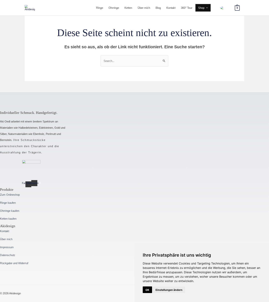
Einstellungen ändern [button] (169, 289)
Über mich (144, 7)
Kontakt (170, 7)
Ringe (99, 7)
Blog (158, 7)
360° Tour (186, 7)
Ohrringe (114, 7)
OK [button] (147, 289)
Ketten (128, 7)
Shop (201, 7)
